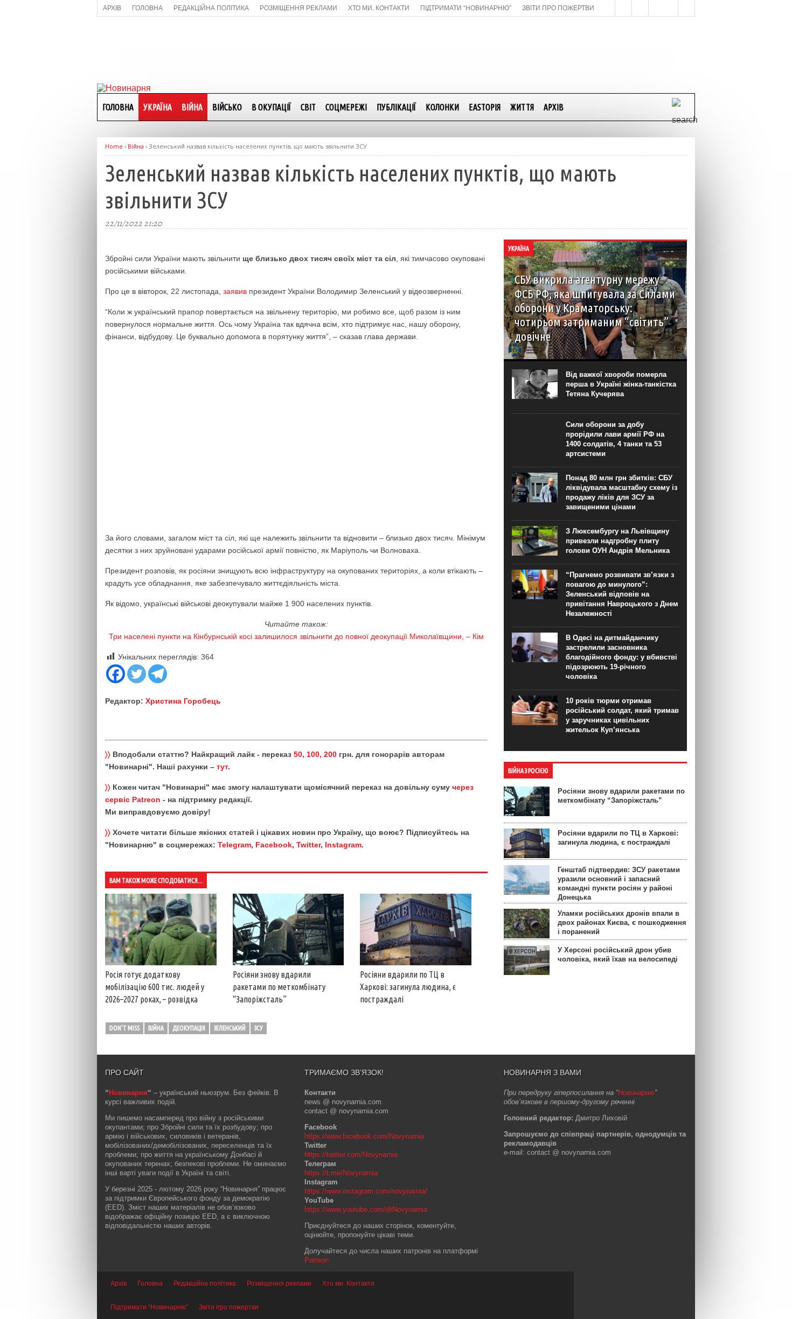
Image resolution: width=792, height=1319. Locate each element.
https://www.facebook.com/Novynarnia (364, 1136)
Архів (554, 107)
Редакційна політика (204, 1283)
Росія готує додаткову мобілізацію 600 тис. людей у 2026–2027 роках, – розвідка (154, 987)
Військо (227, 107)
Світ (308, 107)
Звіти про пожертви (229, 1307)
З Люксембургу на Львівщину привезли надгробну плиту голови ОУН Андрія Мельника (618, 541)
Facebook (273, 844)
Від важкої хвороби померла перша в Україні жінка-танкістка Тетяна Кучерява (621, 384)
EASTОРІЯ (485, 107)
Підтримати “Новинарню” (149, 1307)
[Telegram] (157, 673)
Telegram (234, 844)
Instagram (343, 844)
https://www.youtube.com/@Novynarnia (365, 1209)
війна (156, 1028)
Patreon (316, 1260)
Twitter (308, 844)
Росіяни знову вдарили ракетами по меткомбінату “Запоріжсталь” (279, 987)
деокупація (188, 1028)
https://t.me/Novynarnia (341, 1173)
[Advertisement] (396, 49)
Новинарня (128, 1093)
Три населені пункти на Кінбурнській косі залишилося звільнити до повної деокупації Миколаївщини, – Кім (296, 636)
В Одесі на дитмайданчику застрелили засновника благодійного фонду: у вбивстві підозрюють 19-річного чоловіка (621, 657)
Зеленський (230, 1028)
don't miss (124, 1028)
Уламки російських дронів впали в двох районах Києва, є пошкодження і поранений (622, 922)
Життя (522, 107)
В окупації (271, 107)
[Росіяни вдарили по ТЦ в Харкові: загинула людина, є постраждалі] (415, 962)
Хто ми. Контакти (348, 1283)
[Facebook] (115, 673)
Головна (118, 107)
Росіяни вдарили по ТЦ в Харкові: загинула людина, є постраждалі (408, 987)
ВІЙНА (192, 107)
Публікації (396, 107)
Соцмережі (346, 107)
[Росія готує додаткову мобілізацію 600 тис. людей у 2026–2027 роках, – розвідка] (161, 962)
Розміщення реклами (279, 1283)
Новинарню (636, 1093)
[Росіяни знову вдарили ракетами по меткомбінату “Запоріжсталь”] (288, 962)
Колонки (442, 107)
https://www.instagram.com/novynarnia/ (365, 1191)
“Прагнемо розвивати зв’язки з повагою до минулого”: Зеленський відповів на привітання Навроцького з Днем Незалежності (622, 594)
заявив (235, 291)
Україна (157, 107)
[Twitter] (136, 673)
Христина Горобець (183, 701)
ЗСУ (258, 1028)
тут (222, 766)
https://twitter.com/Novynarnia (351, 1154)
